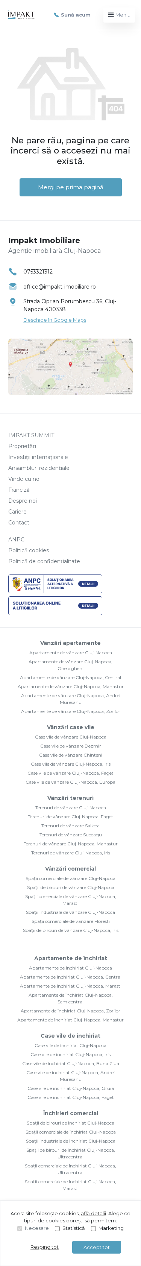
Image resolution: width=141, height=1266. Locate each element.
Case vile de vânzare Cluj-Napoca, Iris (71, 764)
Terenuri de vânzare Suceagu (70, 834)
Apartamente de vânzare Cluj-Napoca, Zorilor (70, 711)
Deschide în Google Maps (54, 320)
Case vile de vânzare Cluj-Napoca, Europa (70, 782)
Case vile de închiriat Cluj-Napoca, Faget (70, 1097)
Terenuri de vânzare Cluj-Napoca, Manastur (71, 844)
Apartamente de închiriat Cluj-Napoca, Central (70, 977)
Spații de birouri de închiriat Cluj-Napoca (70, 1123)
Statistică (73, 1228)
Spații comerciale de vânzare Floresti (71, 921)
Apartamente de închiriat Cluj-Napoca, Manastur (70, 1020)
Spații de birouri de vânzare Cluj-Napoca (70, 887)
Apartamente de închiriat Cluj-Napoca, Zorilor (70, 1011)
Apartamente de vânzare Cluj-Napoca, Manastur (71, 686)
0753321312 (38, 271)
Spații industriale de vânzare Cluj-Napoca (70, 912)
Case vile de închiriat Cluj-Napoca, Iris (70, 1054)
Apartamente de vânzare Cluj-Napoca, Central (70, 677)
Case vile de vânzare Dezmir (70, 746)
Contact (18, 522)
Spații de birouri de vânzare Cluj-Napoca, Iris (70, 930)
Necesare (37, 1228)
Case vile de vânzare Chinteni (70, 755)
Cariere (17, 511)
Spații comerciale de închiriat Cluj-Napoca (71, 1132)
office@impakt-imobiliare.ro (59, 286)
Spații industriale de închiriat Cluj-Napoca (70, 1141)
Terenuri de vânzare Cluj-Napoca (70, 807)
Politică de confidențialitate (44, 561)
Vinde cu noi (24, 479)
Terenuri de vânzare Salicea (70, 825)
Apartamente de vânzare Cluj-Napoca (70, 652)
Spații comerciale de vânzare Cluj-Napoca (70, 878)
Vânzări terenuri (70, 798)
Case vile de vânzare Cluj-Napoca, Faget (70, 773)
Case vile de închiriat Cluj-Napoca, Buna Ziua (70, 1063)
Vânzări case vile (70, 727)
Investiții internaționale (38, 457)
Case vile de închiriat (70, 1035)
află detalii (93, 1213)
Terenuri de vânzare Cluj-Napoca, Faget (70, 816)
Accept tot (96, 1247)
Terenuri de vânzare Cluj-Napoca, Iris (70, 853)
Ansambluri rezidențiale (39, 468)
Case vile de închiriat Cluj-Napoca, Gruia (70, 1088)
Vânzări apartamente (70, 643)
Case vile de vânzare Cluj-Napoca (70, 737)
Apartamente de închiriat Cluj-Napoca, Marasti (70, 986)
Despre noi (22, 500)
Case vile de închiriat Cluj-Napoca (70, 1045)
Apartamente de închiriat (70, 958)
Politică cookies (28, 550)
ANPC (16, 539)
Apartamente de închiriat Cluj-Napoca (70, 968)
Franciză (19, 489)
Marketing (111, 1228)
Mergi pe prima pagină (70, 187)
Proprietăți (22, 446)
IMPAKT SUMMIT (31, 435)
